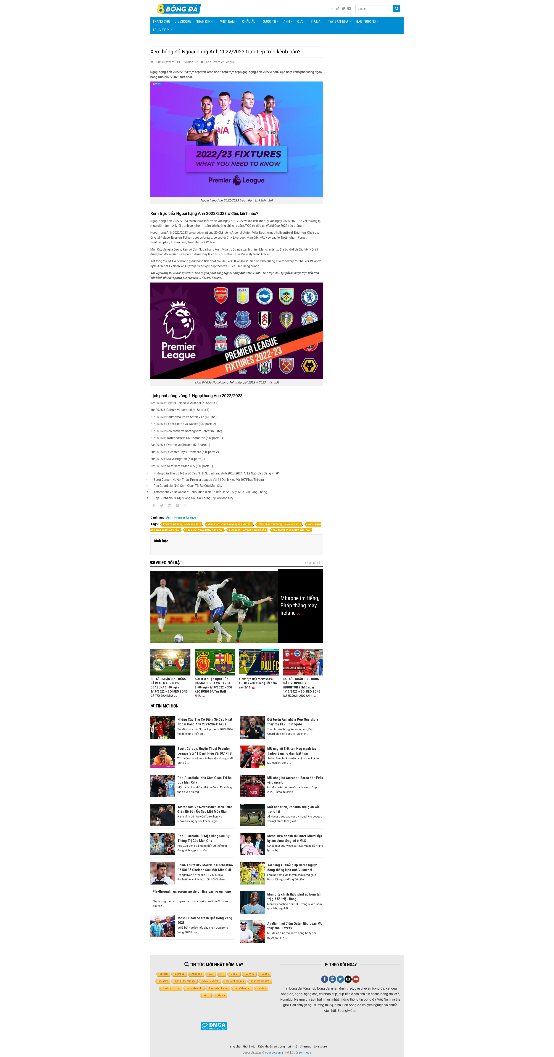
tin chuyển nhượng (218, 988)
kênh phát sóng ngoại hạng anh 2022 (229, 524)
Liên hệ (292, 1046)
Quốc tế (269, 21)
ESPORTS (249, 974)
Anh (286, 21)
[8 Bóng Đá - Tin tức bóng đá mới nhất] (179, 8)
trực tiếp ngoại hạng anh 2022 (204, 529)
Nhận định (204, 21)
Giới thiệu (249, 1046)
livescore (183, 21)
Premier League (224, 62)
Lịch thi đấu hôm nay (185, 981)
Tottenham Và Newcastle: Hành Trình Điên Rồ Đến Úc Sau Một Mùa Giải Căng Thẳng (210, 492)
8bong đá (179, 974)
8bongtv (164, 974)
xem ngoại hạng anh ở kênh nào (291, 529)
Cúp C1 (234, 974)
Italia (316, 21)
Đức (300, 21)
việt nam (220, 995)
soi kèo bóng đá (194, 988)
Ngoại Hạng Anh (210, 981)
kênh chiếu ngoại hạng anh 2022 (182, 524)
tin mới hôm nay (243, 988)
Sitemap (305, 1046)
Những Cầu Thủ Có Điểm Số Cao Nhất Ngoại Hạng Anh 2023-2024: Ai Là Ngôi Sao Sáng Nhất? (217, 473)
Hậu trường (366, 21)
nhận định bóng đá (235, 981)
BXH (211, 974)
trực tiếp (262, 988)
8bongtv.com (273, 1052)
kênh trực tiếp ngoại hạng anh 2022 (279, 524)
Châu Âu (248, 21)
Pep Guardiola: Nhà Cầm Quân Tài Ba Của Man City (188, 485)
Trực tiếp (161, 30)
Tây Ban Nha (338, 21)
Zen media (305, 1052)
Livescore (320, 1046)
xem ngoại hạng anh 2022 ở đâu (247, 529)
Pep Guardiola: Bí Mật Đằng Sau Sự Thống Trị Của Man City (193, 498)
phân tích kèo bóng (260, 981)
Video (206, 995)
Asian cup (197, 974)
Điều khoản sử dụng (271, 1046)
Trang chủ (161, 21)
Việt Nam (227, 21)
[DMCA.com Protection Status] (214, 1026)
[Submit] (396, 8)
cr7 (222, 974)
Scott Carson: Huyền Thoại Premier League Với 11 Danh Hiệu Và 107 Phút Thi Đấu (209, 479)
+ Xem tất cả (312, 562)
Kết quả (265, 974)
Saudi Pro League (171, 988)
